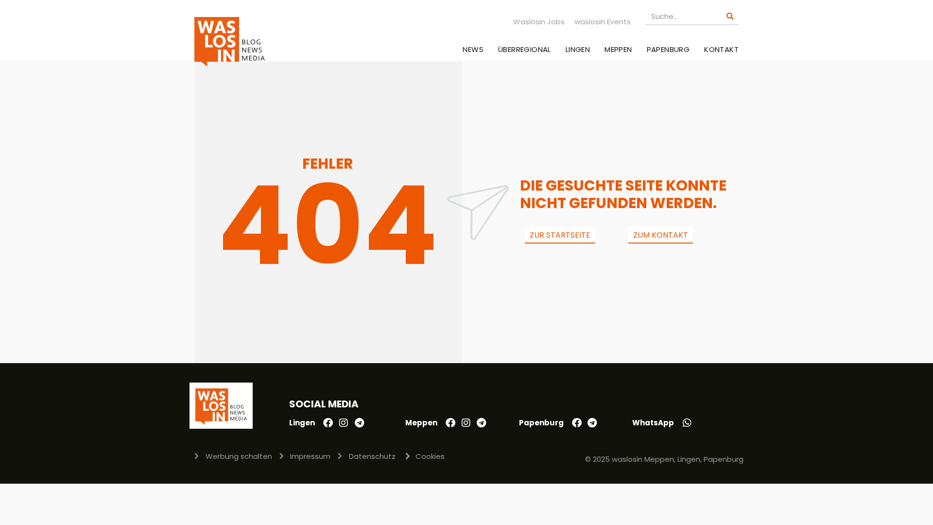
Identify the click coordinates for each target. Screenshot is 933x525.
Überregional (524, 49)
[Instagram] (343, 423)
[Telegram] (359, 423)
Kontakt (721, 49)
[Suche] (730, 16)
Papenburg (668, 49)
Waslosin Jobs (539, 22)
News (473, 49)
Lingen (578, 49)
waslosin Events (602, 22)
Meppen (618, 49)
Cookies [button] (430, 456)
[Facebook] (328, 423)
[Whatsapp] (687, 423)
